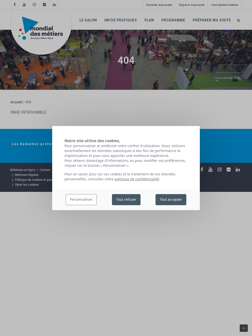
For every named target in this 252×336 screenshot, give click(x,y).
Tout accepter (171, 199)
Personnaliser (81, 199)
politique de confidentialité (136, 179)
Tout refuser (126, 199)
